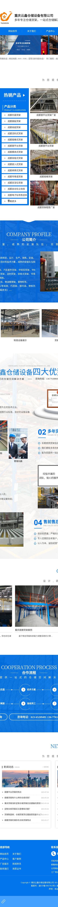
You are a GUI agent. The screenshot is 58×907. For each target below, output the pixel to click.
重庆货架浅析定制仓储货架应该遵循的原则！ (23, 803)
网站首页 (12, 31)
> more (46, 767)
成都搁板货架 (14, 121)
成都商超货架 (14, 127)
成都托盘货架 (14, 115)
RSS (19, 59)
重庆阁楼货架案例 (15, 630)
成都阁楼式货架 (15, 140)
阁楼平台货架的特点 (12, 792)
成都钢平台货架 (15, 146)
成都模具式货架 (15, 152)
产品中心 (4, 859)
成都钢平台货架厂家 (46, 115)
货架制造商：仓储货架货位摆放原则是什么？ (23, 815)
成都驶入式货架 (15, 164)
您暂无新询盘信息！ (36, 59)
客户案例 (16, 859)
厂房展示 (4, 864)
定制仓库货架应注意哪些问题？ (17, 809)
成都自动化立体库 (16, 189)
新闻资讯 (16, 864)
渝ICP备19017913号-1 (47, 886)
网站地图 (13, 59)
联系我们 (4, 869)
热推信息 (4, 59)
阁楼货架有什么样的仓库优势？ (17, 798)
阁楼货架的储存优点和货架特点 (17, 820)
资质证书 (16, 869)
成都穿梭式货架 (15, 158)
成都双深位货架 (15, 183)
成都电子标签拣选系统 (17, 196)
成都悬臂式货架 (15, 170)
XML (25, 59)
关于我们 (31, 31)
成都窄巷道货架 (15, 176)
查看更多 (12, 201)
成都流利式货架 (15, 133)
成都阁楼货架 (46, 176)
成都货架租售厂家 (46, 207)
